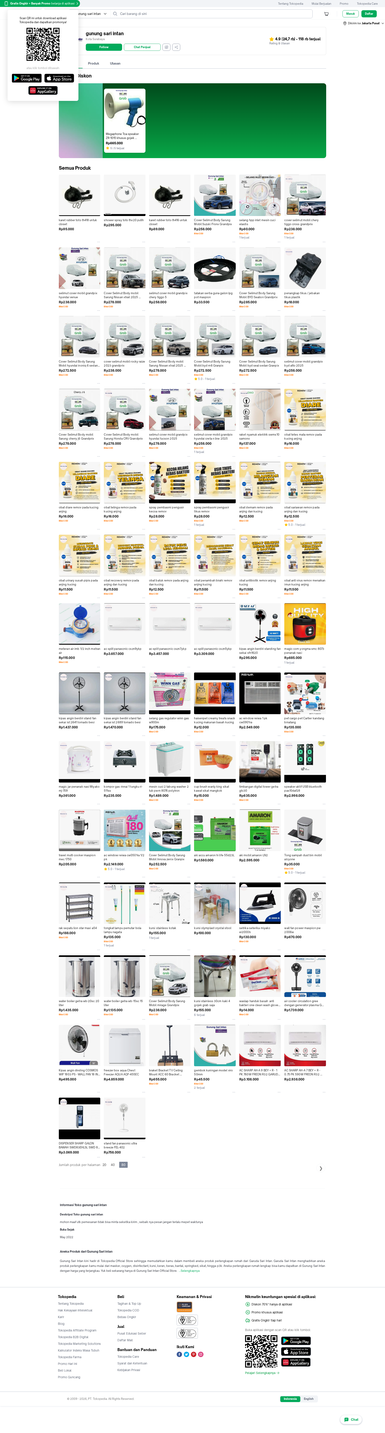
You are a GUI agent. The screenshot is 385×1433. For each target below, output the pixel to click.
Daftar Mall (125, 1340)
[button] (364, 23)
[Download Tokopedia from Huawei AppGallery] (296, 1362)
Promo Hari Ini (67, 1364)
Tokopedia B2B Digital (73, 1337)
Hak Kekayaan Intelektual (75, 1310)
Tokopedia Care (367, 3)
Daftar (369, 13)
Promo (344, 3)
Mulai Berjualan (321, 3)
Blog (61, 1323)
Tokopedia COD (128, 1310)
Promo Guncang (69, 1377)
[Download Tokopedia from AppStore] (296, 1351)
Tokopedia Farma (69, 1357)
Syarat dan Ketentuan (132, 1363)
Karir (61, 1317)
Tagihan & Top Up (129, 1303)
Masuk (350, 13)
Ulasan (115, 63)
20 (104, 1165)
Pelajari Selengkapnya (260, 1373)
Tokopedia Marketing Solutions (79, 1343)
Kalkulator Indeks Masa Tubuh (78, 1350)
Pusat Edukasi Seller (131, 1333)
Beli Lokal (65, 1370)
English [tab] (308, 1398)
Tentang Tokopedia (290, 3)
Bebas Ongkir (126, 1317)
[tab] (94, 63)
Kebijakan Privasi (128, 1370)
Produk (93, 63)
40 (113, 1165)
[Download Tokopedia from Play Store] (296, 1340)
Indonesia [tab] (290, 1398)
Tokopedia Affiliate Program (77, 1330)
